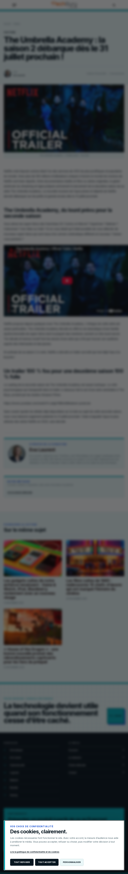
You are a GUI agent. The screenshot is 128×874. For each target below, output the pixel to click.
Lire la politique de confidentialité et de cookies (34, 852)
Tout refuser (22, 862)
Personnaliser (72, 862)
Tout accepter (47, 862)
